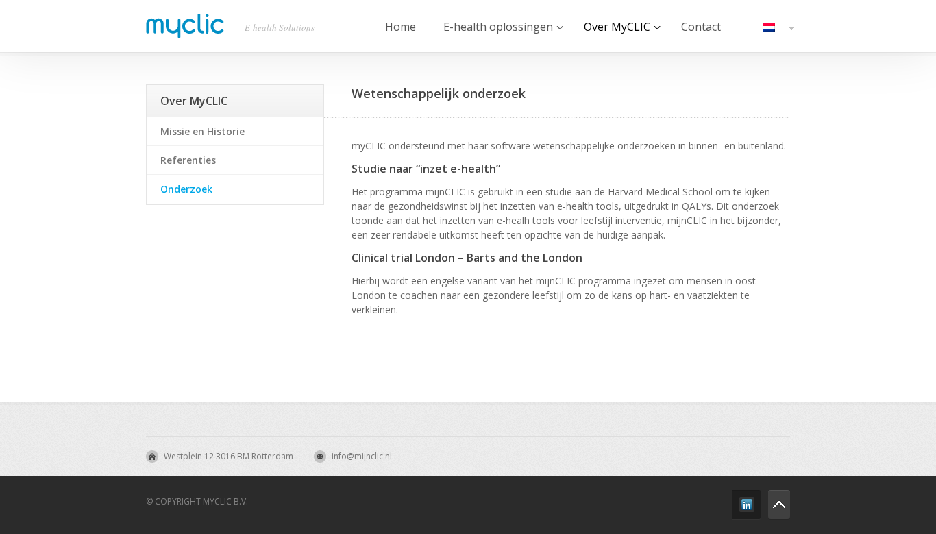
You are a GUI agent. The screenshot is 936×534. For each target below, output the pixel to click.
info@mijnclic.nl (362, 456)
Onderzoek (186, 188)
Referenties (188, 160)
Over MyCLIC (193, 100)
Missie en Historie (202, 131)
